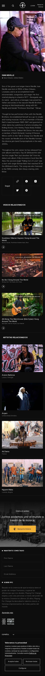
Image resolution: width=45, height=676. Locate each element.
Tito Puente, (12, 282)
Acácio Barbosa (8, 375)
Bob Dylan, (5, 323)
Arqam (4, 413)
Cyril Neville (20, 323)
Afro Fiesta (19, 282)
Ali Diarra (5, 451)
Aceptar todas (13, 661)
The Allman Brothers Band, (18, 242)
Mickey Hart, (5, 282)
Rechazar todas (31, 661)
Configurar (22, 668)
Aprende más (7, 613)
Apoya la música (24, 529)
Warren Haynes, (6, 242)
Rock (27, 242)
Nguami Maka (7, 490)
